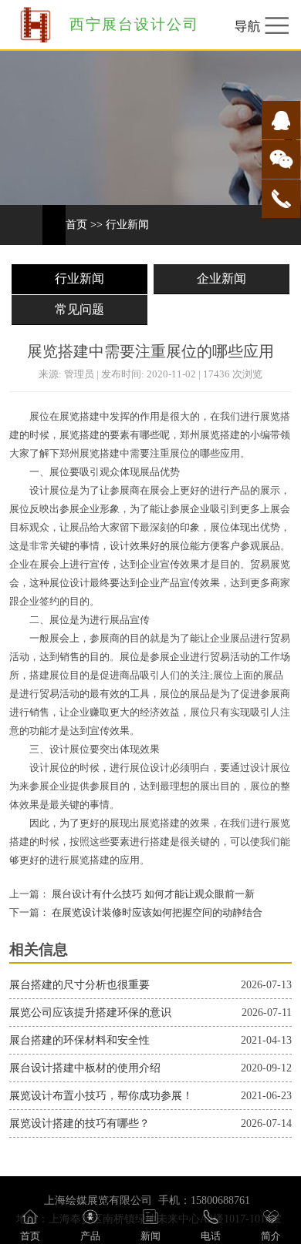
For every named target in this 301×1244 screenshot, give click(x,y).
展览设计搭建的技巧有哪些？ (79, 1123)
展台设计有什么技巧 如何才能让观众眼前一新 (152, 894)
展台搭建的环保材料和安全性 (79, 1040)
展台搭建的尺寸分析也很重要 (79, 985)
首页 (76, 224)
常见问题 (79, 309)
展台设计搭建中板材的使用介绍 (85, 1068)
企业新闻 (221, 278)
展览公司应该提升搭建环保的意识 (90, 1012)
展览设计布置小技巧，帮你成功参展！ (101, 1095)
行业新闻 (127, 224)
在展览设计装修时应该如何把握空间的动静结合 (155, 912)
